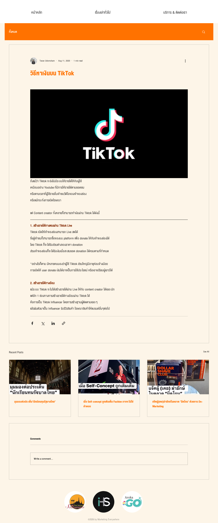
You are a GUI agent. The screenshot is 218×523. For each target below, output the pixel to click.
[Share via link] (64, 323)
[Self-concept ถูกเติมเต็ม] (109, 377)
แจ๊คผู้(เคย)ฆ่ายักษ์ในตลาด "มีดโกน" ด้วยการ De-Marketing (177, 404)
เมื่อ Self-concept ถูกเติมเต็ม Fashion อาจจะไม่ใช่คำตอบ (108, 404)
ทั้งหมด (13, 31)
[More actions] (185, 60)
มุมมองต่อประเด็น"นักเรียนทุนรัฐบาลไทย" (35, 401)
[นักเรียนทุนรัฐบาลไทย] (40, 377)
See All (206, 352)
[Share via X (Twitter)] (43, 323)
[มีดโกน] (178, 377)
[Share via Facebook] (32, 323)
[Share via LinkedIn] (53, 323)
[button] (204, 31)
